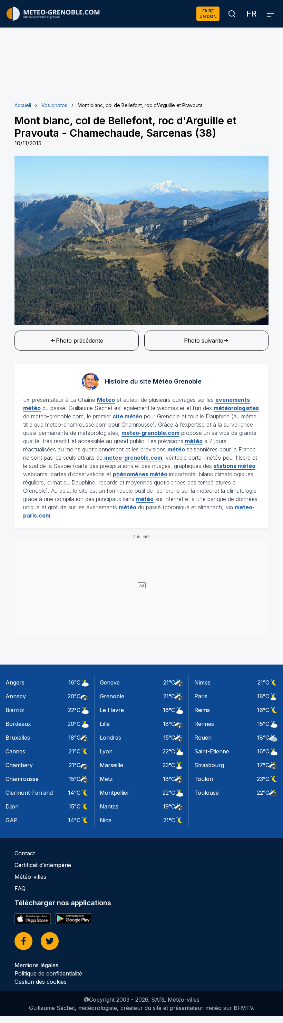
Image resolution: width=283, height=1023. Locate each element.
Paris (200, 696)
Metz (106, 778)
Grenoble (112, 696)
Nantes (109, 806)
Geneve (110, 682)
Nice (105, 820)
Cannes (15, 751)
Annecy (16, 696)
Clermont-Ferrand (29, 792)
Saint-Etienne (211, 751)
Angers (15, 682)
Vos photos (54, 105)
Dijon (12, 806)
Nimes (202, 682)
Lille (105, 723)
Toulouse (206, 792)
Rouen (203, 737)
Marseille (111, 765)
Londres (110, 737)
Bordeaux (18, 723)
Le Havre (112, 710)
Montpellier (114, 792)
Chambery (19, 765)
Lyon (106, 751)
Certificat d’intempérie (42, 865)
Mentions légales (36, 965)
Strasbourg (209, 765)
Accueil (22, 105)
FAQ (20, 888)
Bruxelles (18, 737)
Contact (24, 853)
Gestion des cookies (40, 981)
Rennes (204, 723)
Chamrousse (22, 778)
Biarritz (15, 710)
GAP (12, 820)
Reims (202, 710)
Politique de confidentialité (48, 973)
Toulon (203, 778)
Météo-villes (30, 876)
